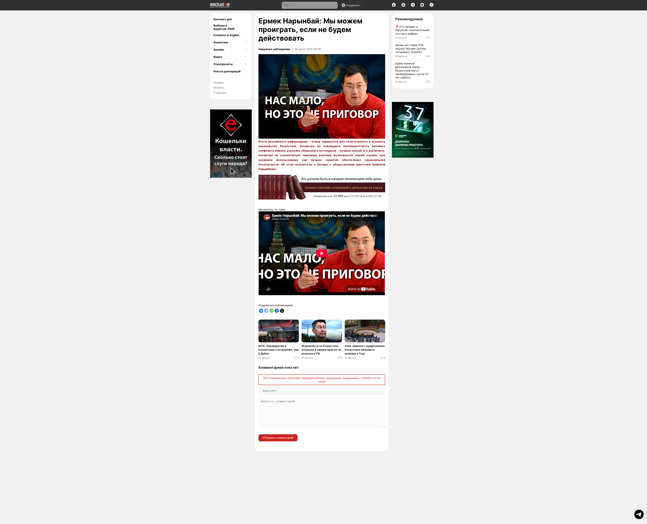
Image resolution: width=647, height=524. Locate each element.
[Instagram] (403, 6)
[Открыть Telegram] (639, 514)
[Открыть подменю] (245, 42)
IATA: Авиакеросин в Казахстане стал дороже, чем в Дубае (278, 349)
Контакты (218, 87)
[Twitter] (282, 311)
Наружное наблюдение (274, 49)
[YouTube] (422, 6)
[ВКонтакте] (261, 311)
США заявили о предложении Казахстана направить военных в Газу (365, 349)
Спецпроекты (223, 64)
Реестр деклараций (227, 71)
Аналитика (220, 42)
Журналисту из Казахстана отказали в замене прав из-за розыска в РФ (321, 349)
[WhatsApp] (271, 311)
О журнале (219, 92)
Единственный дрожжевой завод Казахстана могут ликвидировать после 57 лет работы (411, 70)
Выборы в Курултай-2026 (224, 27)
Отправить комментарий (278, 437)
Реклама (218, 82)
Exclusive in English (226, 35)
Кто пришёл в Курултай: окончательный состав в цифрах (412, 30)
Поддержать (353, 5)
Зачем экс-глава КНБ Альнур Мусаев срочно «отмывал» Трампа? (410, 48)
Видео (217, 57)
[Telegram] (413, 5)
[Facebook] (394, 6)
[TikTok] (432, 5)
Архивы (218, 49)
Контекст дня (222, 19)
